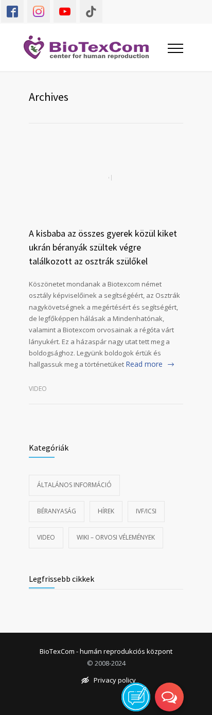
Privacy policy (115, 681)
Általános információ (74, 484)
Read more (144, 364)
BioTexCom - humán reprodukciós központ (106, 651)
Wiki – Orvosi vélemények (116, 537)
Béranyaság (56, 511)
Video (38, 388)
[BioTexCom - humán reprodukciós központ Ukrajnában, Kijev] (93, 47)
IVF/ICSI (146, 511)
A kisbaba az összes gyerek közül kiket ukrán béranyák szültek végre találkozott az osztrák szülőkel (103, 247)
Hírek (106, 511)
